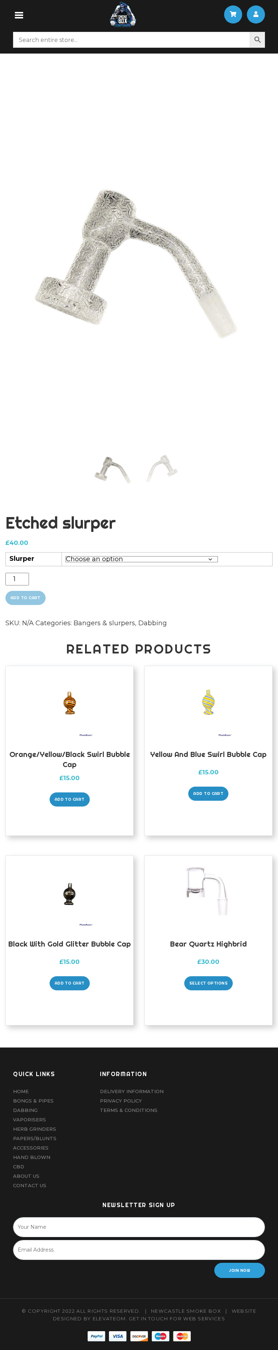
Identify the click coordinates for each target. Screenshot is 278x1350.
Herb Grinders (34, 1129)
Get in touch (148, 1318)
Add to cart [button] (70, 799)
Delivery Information (132, 1091)
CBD (18, 1166)
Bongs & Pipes (33, 1101)
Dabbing (152, 623)
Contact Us (29, 1185)
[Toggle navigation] (19, 14)
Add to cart (25, 597)
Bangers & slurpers (104, 623)
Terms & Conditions (128, 1110)
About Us (26, 1176)
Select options (208, 983)
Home (21, 1091)
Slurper (21, 559)
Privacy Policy (121, 1101)
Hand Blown (31, 1157)
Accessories (31, 1148)
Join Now (239, 1270)
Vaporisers (29, 1119)
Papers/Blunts (34, 1138)
